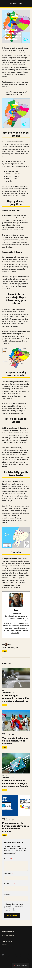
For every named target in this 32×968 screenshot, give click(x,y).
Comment (8, 859)
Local (4, 651)
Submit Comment (12, 915)
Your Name (8, 874)
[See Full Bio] (20, 633)
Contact (4, 944)
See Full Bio (15, 633)
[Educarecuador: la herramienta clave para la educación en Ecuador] (16, 805)
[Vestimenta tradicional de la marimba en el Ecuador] (16, 720)
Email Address (9, 884)
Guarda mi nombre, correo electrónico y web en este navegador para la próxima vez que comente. (16, 907)
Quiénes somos (7, 941)
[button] (3, 3)
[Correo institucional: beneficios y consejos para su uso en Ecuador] (16, 763)
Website (7, 894)
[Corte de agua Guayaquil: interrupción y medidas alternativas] (16, 678)
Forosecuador (16, 3)
